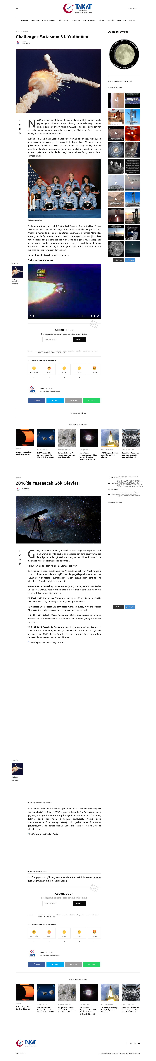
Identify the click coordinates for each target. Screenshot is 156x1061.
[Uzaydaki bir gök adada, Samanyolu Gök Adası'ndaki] (116, 150)
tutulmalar (47, 916)
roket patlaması (88, 351)
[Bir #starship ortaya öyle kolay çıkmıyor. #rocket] (132, 199)
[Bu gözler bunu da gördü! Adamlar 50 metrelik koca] (116, 232)
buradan (97, 877)
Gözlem (18, 449)
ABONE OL (79, 339)
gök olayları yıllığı (61, 915)
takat (95, 351)
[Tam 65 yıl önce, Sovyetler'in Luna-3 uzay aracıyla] (116, 249)
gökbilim (79, 351)
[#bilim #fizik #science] (116, 117)
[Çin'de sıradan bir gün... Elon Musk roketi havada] (116, 183)
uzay (39, 352)
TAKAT (28, 41)
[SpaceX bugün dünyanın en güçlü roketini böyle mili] (116, 216)
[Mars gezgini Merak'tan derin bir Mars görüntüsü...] (116, 199)
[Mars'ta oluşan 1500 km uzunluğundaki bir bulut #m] (116, 100)
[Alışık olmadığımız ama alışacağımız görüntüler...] (132, 117)
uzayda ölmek (61, 352)
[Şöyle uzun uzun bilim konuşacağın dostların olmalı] (116, 166)
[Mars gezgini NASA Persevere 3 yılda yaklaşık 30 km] (116, 133)
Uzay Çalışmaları (22, 31)
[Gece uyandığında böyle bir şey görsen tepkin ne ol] (132, 249)
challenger (57, 351)
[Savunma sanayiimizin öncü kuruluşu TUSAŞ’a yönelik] (132, 166)
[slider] (54, 316)
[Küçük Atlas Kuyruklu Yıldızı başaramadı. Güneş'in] (132, 133)
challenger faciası (68, 351)
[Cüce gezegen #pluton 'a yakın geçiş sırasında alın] (132, 150)
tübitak (40, 916)
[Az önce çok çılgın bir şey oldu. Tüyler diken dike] (132, 216)
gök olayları (50, 915)
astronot (50, 351)
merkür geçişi (90, 915)
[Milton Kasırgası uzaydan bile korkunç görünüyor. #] (132, 232)
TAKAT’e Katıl (21, 1053)
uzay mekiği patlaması (49, 352)
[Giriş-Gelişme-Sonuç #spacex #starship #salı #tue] (132, 183)
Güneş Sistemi (42, 449)
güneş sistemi (80, 915)
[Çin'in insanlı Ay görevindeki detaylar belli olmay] (132, 100)
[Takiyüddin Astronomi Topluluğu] (78, 8)
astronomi (41, 351)
